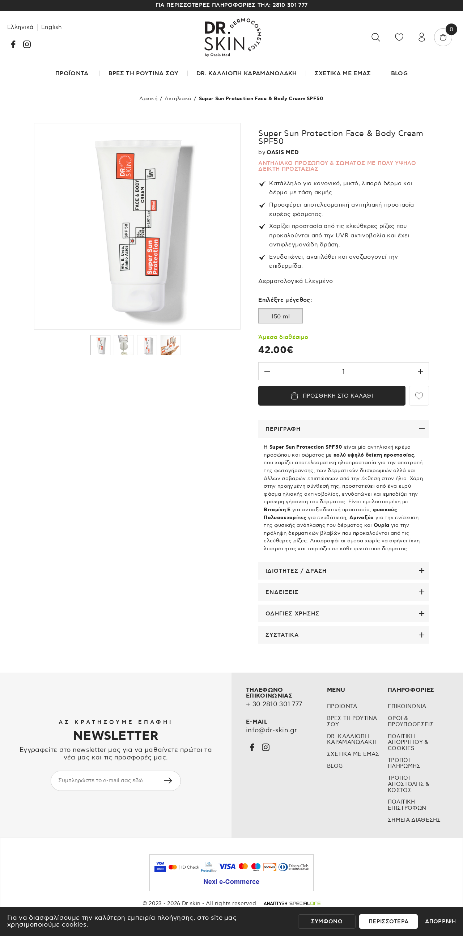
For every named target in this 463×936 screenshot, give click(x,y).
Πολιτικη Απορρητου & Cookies (408, 742)
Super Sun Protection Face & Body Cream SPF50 (261, 98)
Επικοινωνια (407, 706)
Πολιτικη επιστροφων (407, 805)
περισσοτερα (389, 921)
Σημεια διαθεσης (414, 820)
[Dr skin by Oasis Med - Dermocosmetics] (231, 37)
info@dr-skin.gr (271, 731)
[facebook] (13, 44)
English (51, 27)
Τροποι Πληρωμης (404, 763)
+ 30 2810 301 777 (274, 705)
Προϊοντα (342, 706)
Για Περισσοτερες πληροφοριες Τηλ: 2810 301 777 (232, 5)
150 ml (280, 316)
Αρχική (148, 98)
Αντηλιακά (178, 98)
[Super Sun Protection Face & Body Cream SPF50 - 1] (137, 226)
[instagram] (27, 44)
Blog (399, 73)
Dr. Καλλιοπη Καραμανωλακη (352, 739)
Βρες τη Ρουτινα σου (144, 73)
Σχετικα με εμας (353, 754)
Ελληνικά (20, 27)
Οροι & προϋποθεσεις (411, 721)
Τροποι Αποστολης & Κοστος (409, 784)
